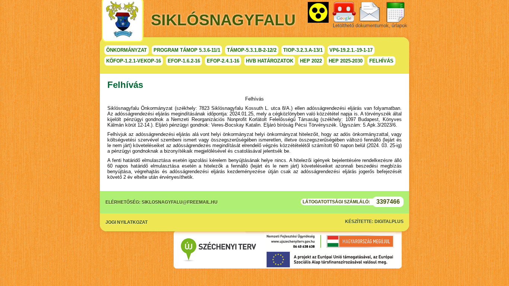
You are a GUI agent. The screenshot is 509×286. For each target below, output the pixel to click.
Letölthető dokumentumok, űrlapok (370, 25)
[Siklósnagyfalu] (122, 21)
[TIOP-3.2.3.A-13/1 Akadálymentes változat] (318, 12)
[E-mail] (370, 12)
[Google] (344, 12)
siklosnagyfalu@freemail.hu (180, 202)
